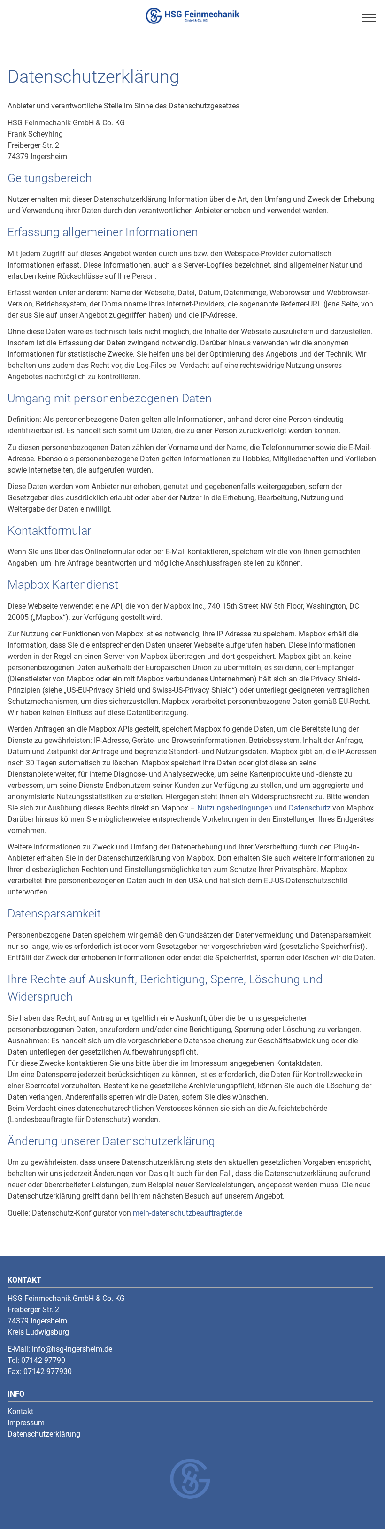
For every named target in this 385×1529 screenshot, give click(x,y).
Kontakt (20, 1411)
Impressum (26, 1422)
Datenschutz (310, 807)
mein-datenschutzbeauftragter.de (187, 1212)
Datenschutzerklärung (44, 1434)
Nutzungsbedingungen (234, 807)
